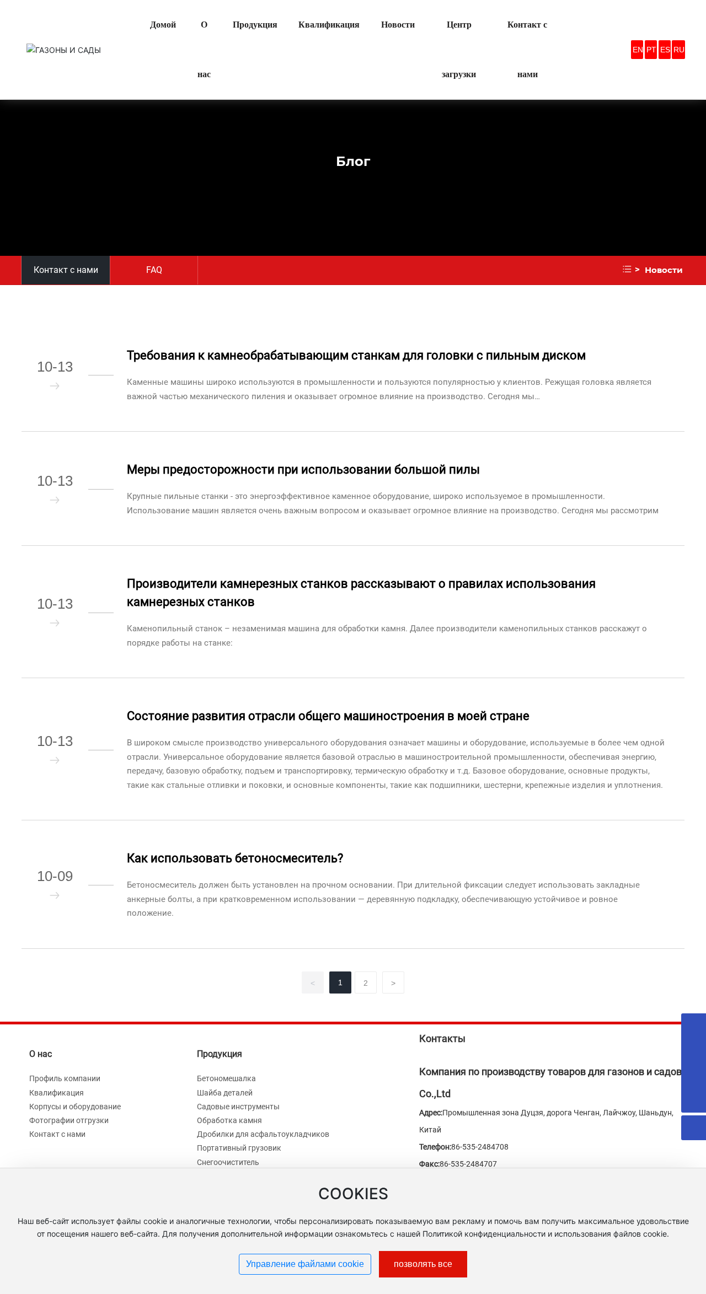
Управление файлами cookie (305, 1264)
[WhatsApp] (693, 1025)
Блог (353, 161)
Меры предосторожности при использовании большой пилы (303, 469)
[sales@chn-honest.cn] (693, 1050)
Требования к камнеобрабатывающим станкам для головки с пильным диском (356, 355)
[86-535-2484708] (693, 1075)
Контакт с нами (66, 270)
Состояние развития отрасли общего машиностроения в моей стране (328, 716)
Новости (664, 270)
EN (638, 49)
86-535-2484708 (480, 1146)
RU (678, 49)
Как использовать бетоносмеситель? (235, 858)
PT (651, 49)
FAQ (154, 270)
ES (665, 49)
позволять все (423, 1264)
